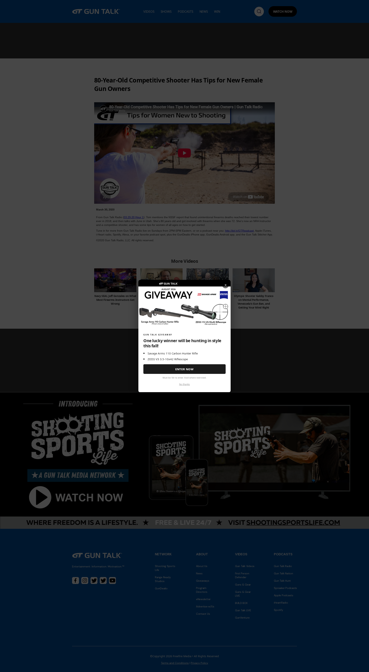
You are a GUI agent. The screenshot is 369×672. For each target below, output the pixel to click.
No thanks (184, 384)
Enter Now (184, 369)
